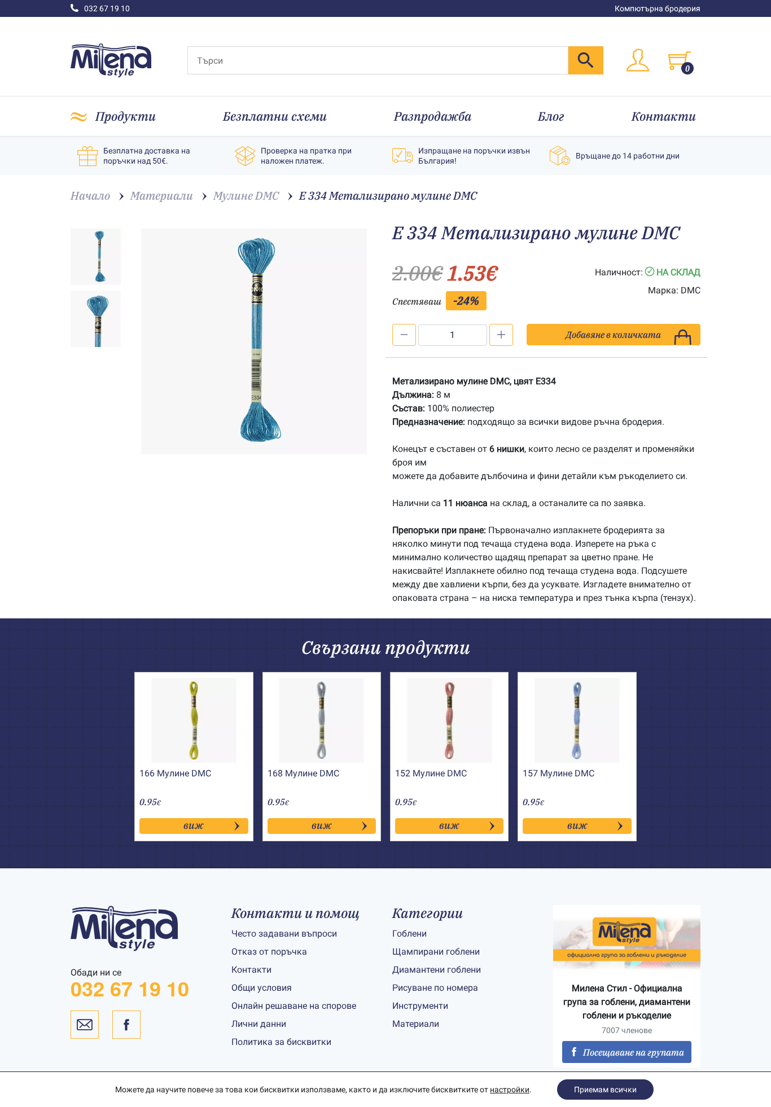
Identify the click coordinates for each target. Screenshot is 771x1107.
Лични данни (258, 1023)
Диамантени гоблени (436, 969)
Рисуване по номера (435, 987)
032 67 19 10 (107, 8)
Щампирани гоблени (436, 951)
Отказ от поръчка (269, 951)
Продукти (125, 116)
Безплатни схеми (275, 116)
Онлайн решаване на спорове (293, 1005)
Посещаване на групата (633, 1052)
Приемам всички (605, 1089)
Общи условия (261, 987)
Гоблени (409, 933)
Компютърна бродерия (657, 8)
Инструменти (420, 1005)
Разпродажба (432, 116)
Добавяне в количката (613, 334)
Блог (551, 116)
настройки (509, 1089)
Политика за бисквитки (281, 1041)
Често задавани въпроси (284, 933)
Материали (415, 1023)
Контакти (664, 116)
